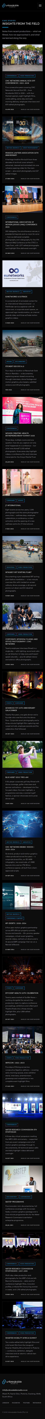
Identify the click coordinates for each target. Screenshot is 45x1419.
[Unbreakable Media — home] (10, 5)
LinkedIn (5, 1403)
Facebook (16, 1403)
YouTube (26, 1403)
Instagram (37, 1403)
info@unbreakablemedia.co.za (14, 1390)
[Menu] (40, 5)
